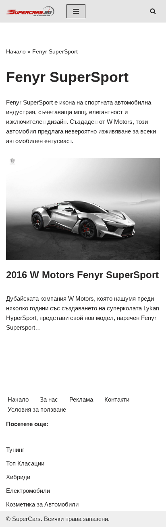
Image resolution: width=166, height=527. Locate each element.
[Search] (153, 11)
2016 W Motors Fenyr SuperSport (82, 274)
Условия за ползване (37, 409)
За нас (49, 399)
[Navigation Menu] (75, 11)
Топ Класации (25, 463)
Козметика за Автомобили (42, 504)
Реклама (81, 399)
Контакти (116, 399)
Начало (16, 51)
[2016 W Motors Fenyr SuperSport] (83, 209)
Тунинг (15, 449)
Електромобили (28, 490)
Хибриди (18, 477)
